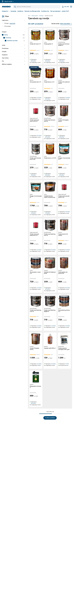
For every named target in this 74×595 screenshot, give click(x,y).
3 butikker (67, 97)
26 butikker (47, 99)
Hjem (29, 15)
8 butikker (67, 287)
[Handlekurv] (71, 6)
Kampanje (13, 11)
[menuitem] (13, 35)
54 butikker (47, 61)
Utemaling (41, 15)
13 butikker (33, 213)
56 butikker (33, 61)
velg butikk (12, 23)
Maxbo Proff (65, 11)
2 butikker (39, 97)
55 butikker (47, 175)
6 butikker (39, 135)
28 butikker (61, 137)
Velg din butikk (8, 1)
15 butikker (33, 175)
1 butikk (67, 364)
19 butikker (61, 175)
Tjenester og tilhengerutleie (32, 11)
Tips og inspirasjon (55, 11)
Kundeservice (45, 11)
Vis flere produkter (50, 418)
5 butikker (67, 211)
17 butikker (47, 213)
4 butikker (39, 287)
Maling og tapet (35, 15)
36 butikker (47, 137)
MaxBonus (20, 11)
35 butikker (61, 61)
